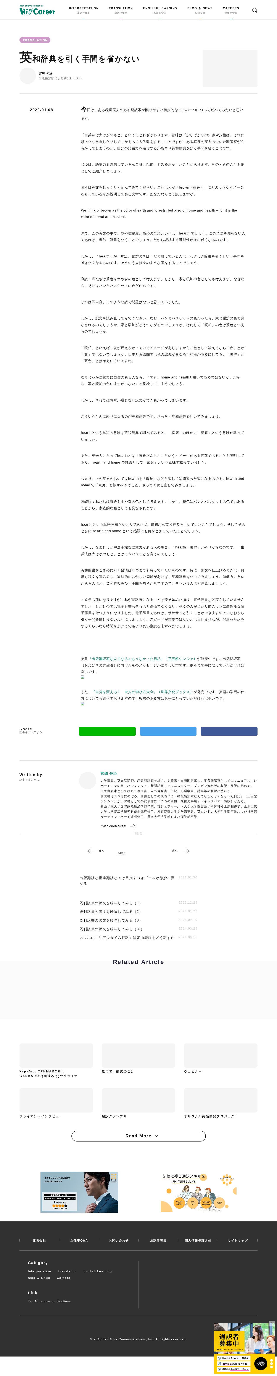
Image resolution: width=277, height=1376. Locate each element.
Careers (63, 1277)
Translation (67, 1271)
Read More (138, 1135)
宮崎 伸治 (46, 73)
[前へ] (91, 850)
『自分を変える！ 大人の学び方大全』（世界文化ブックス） (142, 692)
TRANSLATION (121, 10)
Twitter (168, 731)
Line (107, 731)
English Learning (98, 1271)
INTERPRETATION (84, 10)
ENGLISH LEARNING (160, 10)
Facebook (229, 731)
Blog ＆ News (39, 1277)
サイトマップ (238, 1240)
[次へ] (185, 850)
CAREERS (231, 10)
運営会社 (39, 1240)
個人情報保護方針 (198, 1240)
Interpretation (39, 1271)
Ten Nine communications (49, 1301)
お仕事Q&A (79, 1240)
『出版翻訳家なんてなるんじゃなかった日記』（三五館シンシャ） (142, 659)
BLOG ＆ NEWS (200, 10)
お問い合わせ (119, 1240)
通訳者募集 (158, 1240)
